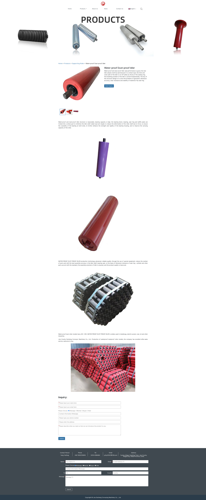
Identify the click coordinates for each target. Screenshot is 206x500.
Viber (89, 411)
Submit (62, 438)
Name (63, 461)
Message (62, 476)
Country (109, 473)
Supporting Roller (78, 63)
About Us (95, 9)
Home (70, 9)
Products (83, 9)
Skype (84, 411)
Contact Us (119, 9)
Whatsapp (72, 411)
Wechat (79, 411)
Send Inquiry (109, 86)
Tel (64, 473)
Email (110, 461)
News (106, 9)
